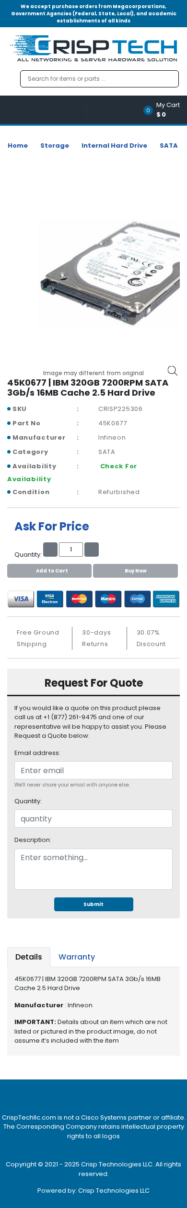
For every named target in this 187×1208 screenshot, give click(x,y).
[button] (165, 110)
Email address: (37, 752)
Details (28, 956)
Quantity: (28, 801)
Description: (32, 839)
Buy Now (136, 570)
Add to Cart (52, 570)
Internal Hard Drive (114, 145)
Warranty (76, 956)
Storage (54, 145)
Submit (93, 904)
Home (18, 145)
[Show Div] (46, 110)
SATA (169, 145)
